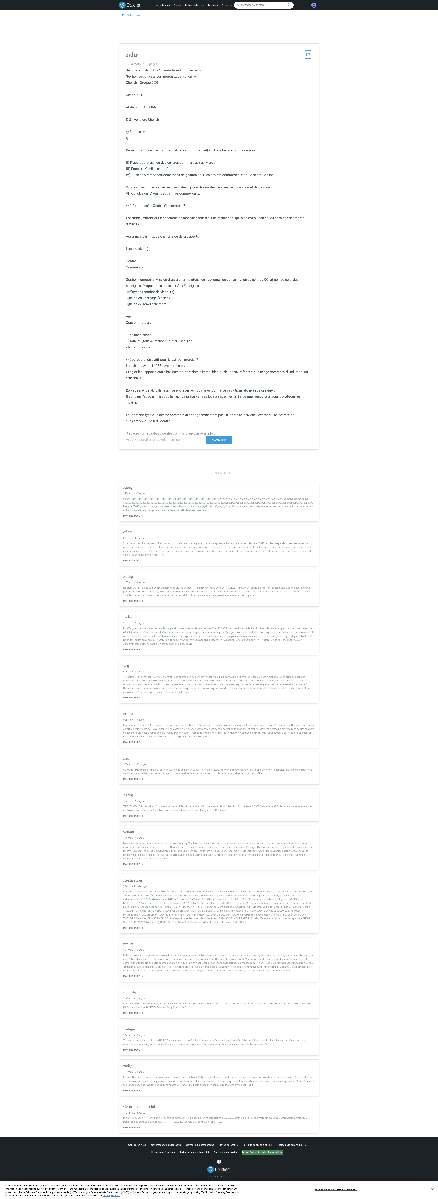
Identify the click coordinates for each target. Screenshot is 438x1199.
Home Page (126, 15)
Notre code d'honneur (163, 1152)
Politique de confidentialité (194, 1152)
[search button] (290, 5)
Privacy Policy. (111, 1195)
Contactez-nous (137, 1145)
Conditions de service (225, 1152)
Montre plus (219, 440)
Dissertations (162, 5)
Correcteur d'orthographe (200, 1145)
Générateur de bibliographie (166, 1145)
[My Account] (313, 5)
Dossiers (213, 5)
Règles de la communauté (291, 1145)
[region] (219, 1190)
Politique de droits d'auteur (257, 1145)
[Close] (432, 1189)
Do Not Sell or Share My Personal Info (336, 1189)
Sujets (177, 5)
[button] (308, 55)
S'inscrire (227, 5)
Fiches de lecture (194, 5)
